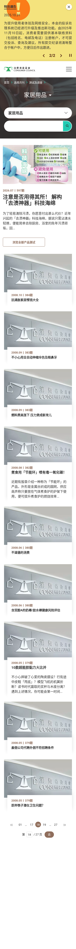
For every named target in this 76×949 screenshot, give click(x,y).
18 (38, 825)
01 (20, 825)
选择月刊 (19, 82)
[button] (43, 55)
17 (31, 825)
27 (55, 825)
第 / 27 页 (32, 834)
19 (44, 825)
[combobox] (38, 112)
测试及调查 (35, 82)
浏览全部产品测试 (24, 242)
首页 (6, 82)
